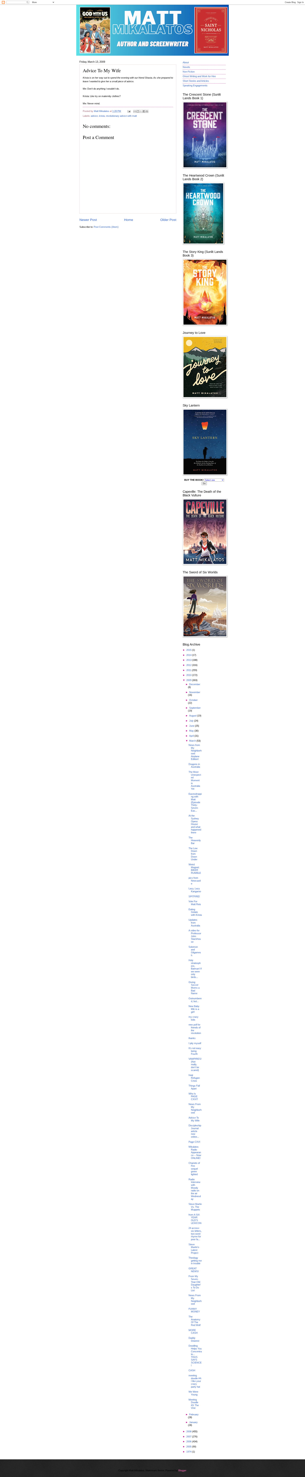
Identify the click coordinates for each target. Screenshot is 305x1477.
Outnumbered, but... (195, 1000)
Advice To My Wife (194, 1119)
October (193, 700)
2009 (189, 680)
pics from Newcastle (195, 881)
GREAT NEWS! (194, 1270)
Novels (186, 67)
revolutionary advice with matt (121, 116)
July (191, 720)
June (192, 726)
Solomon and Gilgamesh (195, 951)
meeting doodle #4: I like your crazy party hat (195, 1381)
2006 (189, 1441)
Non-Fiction (189, 71)
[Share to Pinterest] (147, 111)
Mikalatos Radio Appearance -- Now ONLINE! (195, 1152)
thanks (192, 1038)
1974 (189, 1451)
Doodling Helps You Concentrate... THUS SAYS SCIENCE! (195, 1356)
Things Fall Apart (194, 1087)
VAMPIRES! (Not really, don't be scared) (195, 1064)
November (194, 692)
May (191, 731)
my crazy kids (193, 1018)
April (191, 736)
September (195, 708)
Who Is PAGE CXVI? (193, 1096)
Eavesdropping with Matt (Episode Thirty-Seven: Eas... (195, 802)
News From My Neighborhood (195, 1108)
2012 (189, 665)
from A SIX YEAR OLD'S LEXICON (195, 1218)
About (186, 62)
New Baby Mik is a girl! (194, 1009)
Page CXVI (194, 1142)
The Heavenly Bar (195, 840)
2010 (189, 675)
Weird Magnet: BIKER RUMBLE (195, 868)
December (194, 684)
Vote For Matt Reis (195, 903)
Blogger (182, 1470)
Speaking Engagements (195, 85)
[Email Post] (128, 111)
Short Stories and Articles (196, 81)
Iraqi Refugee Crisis (194, 1078)
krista (102, 116)
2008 (189, 1431)
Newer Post (88, 220)
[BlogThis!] (137, 111)
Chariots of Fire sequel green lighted (194, 1169)
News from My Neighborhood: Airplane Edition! (195, 752)
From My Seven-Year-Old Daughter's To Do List (195, 1283)
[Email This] (134, 111)
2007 (189, 1436)
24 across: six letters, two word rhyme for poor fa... (195, 1234)
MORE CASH (193, 1331)
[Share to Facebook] (144, 111)
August (193, 715)
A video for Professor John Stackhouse (195, 936)
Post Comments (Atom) (106, 227)
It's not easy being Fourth (195, 1051)
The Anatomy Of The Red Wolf (194, 1320)
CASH (192, 1370)
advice (94, 116)
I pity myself (195, 1043)
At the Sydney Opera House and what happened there (195, 824)
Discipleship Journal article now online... (195, 1131)
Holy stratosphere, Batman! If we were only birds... (195, 968)
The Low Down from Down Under (193, 854)
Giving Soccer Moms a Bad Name (194, 988)
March (193, 741)
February (194, 1414)
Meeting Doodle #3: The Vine (194, 1403)
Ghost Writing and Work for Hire (199, 76)
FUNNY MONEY (194, 1310)
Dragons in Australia (194, 765)
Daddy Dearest (194, 1339)
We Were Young (193, 1393)
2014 (189, 655)
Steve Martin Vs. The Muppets (195, 1207)
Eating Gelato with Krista (195, 912)
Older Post (168, 220)
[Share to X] (140, 111)
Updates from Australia (194, 923)
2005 (189, 1446)
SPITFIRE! (194, 896)
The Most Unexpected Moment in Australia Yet (195, 780)
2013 (189, 660)
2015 (189, 650)
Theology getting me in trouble (195, 1261)
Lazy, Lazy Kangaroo (195, 890)
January (193, 1422)
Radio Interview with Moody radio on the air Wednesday (195, 1189)
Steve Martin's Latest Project (194, 1248)
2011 (189, 670)
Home (128, 220)
